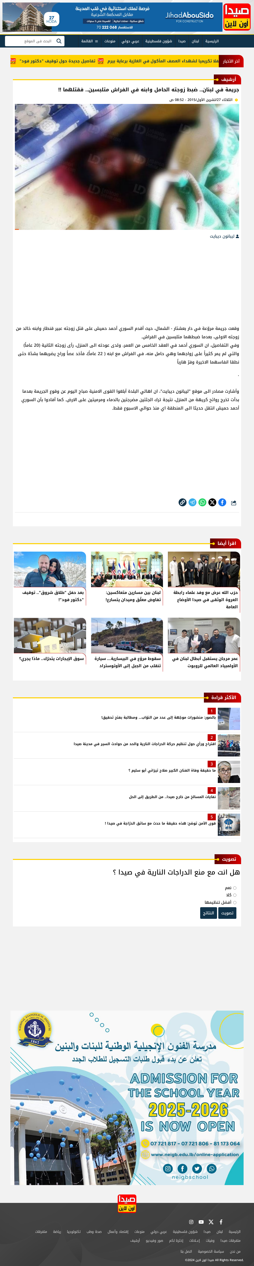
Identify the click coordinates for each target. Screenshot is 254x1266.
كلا (228, 895)
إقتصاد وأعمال (118, 1231)
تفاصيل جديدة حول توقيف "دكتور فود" (82, 61)
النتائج (208, 913)
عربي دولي (130, 41)
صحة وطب (94, 1231)
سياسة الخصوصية (211, 1251)
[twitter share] (212, 502)
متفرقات (41, 1231)
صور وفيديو (154, 1240)
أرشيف (135, 1240)
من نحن (235, 1251)
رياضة (57, 1231)
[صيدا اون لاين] (237, 17)
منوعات (109, 41)
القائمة (87, 41)
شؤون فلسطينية (158, 41)
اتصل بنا (186, 1251)
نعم (228, 887)
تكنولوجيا (74, 1231)
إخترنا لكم (176, 1240)
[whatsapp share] (202, 502)
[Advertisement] (127, 279)
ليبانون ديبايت (223, 236)
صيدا (182, 41)
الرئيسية (212, 41)
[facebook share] (222, 502)
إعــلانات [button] (194, 1240)
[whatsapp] (183, 502)
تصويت (227, 913)
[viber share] (192, 502)
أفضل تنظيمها (218, 902)
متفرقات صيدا (231, 1240)
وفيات (210, 1240)
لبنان (195, 41)
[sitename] (127, 1203)
